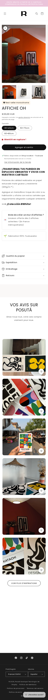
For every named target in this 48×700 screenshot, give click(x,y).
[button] (5, 13)
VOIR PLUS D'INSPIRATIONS (24, 583)
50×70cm (24, 128)
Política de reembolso (27, 685)
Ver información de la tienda (17, 162)
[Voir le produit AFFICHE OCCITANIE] (41, 451)
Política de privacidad (15, 688)
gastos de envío (24, 117)
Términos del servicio (35, 688)
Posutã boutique (21, 682)
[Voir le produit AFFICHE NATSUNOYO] (41, 411)
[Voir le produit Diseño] (41, 490)
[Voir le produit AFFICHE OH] (41, 530)
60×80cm (9, 133)
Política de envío (15, 692)
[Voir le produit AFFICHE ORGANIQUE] (41, 371)
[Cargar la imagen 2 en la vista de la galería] (24, 92)
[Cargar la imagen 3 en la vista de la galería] (38, 92)
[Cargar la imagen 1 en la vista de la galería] (9, 92)
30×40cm (9, 128)
